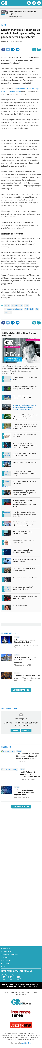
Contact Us (7, 951)
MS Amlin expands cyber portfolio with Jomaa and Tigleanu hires (24, 792)
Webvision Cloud (26, 1043)
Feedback (23, 987)
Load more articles (21, 690)
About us (6, 949)
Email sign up (18, 977)
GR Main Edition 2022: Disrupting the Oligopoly (19, 334)
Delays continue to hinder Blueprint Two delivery (24, 641)
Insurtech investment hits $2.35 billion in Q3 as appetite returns (27, 676)
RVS (31, 309)
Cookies (6, 963)
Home (3, 25)
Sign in (12, 45)
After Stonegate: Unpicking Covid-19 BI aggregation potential (25, 659)
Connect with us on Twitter (4, 977)
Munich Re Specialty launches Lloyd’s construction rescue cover (30, 774)
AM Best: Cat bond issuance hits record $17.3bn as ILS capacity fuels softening (27, 756)
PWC (26, 309)
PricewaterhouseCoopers (13, 309)
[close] (40, 45)
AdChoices (7, 960)
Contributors (11, 987)
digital (7, 305)
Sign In (4, 984)
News (26, 305)
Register (26, 730)
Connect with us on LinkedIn (11, 977)
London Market (17, 305)
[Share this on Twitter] (8, 50)
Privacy (5, 957)
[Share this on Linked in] (13, 50)
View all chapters (14, 17)
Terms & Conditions (10, 954)
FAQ (4, 966)
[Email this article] (18, 50)
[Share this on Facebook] (3, 50)
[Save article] (39, 50)
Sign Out (13, 984)
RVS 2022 (8, 313)
